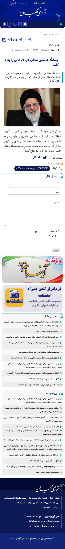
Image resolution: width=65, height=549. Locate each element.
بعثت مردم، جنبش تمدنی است (47, 331)
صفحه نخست (54, 34)
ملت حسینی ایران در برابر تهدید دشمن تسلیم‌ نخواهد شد (37, 384)
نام (58, 182)
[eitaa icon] (20, 24)
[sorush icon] (4, 24)
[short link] (32, 168)
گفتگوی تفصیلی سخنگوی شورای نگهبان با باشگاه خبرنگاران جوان (35, 357)
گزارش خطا (53, 163)
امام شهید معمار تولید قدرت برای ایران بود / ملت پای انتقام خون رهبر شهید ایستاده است (35, 344)
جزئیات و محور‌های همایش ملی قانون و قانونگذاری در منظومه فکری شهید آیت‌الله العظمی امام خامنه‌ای (33, 410)
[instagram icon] (9, 24)
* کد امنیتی (54, 231)
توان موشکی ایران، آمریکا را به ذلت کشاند (43, 378)
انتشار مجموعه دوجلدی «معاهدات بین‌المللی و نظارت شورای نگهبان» (33, 373)
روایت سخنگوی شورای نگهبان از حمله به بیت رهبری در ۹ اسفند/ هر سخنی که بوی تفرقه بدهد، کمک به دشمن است (35, 365)
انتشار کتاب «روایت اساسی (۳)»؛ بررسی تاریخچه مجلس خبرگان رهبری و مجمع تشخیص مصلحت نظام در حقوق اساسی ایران (33, 323)
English (24, 3)
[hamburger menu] (61, 24)
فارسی (13, 3)
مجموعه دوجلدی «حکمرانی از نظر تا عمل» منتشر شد (39, 352)
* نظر (56, 202)
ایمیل (57, 192)
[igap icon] (25, 24)
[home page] (45, 10)
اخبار (44, 34)
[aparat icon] (15, 24)
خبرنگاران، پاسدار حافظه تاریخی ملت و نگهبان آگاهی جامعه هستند (34, 454)
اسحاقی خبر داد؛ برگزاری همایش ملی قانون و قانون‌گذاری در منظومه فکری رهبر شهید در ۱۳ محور (33, 419)
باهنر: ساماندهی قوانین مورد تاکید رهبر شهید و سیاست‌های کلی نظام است (31, 439)
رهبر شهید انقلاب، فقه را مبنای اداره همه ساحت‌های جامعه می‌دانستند (32, 337)
